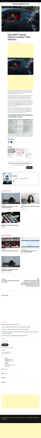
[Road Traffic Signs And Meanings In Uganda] (20, 150)
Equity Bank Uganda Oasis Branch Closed (10, 250)
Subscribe (29, 167)
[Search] (39, 3)
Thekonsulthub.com (20, 4)
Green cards (28, 111)
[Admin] (7, 178)
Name (5, 369)
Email (5, 373)
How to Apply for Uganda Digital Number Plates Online (11, 154)
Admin (17, 42)
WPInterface (4, 418)
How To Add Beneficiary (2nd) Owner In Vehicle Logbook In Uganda (29, 251)
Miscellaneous (4, 249)
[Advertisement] (20, 50)
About (6, 358)
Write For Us (7, 366)
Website (3, 377)
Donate (6, 363)
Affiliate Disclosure (9, 359)
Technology (10, 32)
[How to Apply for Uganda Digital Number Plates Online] (11, 150)
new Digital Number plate (19, 103)
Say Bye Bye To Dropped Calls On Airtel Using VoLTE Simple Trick (10, 207)
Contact (6, 362)
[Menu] (2, 3)
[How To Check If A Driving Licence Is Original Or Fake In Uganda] (29, 150)
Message (4, 382)
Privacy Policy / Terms (9, 364)
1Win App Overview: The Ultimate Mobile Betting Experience (14, 335)
